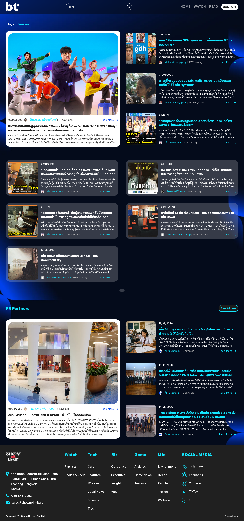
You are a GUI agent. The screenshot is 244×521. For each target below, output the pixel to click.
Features (94, 475)
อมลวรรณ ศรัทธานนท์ (42, 408)
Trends (163, 491)
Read (213, 6)
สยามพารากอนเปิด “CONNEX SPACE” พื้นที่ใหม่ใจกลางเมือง (49, 415)
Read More (107, 120)
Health (162, 475)
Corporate (118, 466)
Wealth (116, 491)
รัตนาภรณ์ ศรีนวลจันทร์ (43, 120)
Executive (118, 475)
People (163, 483)
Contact (230, 7)
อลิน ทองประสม (173, 142)
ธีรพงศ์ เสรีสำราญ (176, 191)
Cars (91, 466)
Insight (116, 483)
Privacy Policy (231, 516)
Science (93, 500)
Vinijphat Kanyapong (176, 62)
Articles (140, 466)
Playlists (70, 466)
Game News (143, 475)
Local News (96, 491)
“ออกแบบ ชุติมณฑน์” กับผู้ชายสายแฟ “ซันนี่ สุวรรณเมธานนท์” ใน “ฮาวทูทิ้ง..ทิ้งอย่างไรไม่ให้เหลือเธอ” (76, 215)
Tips (91, 508)
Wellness (164, 500)
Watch (200, 6)
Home (185, 6)
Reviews (140, 483)
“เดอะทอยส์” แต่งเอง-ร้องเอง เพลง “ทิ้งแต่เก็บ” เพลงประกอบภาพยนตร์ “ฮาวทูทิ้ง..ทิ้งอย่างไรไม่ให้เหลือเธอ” (78, 172)
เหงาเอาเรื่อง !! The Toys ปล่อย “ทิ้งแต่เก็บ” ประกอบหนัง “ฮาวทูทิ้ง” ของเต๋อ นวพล (196, 172)
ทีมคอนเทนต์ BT (173, 351)
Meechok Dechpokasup (179, 234)
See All (226, 308)
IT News (93, 483)
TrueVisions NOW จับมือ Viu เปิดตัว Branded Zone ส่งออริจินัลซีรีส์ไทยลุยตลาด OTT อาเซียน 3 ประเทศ (197, 414)
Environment (167, 466)
